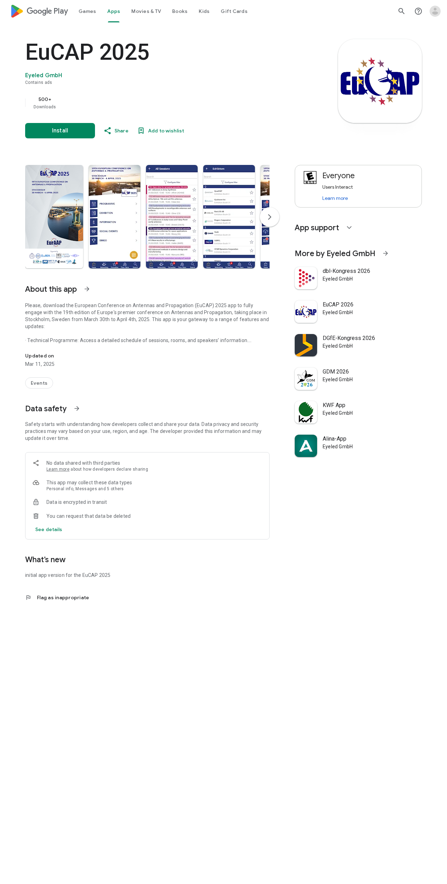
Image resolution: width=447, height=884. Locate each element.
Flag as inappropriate (57, 597)
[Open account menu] (435, 11)
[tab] (87, 11)
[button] (54, 216)
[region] (165, 102)
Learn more (57, 469)
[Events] (39, 383)
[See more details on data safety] (48, 529)
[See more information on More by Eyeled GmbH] (385, 253)
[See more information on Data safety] (76, 408)
